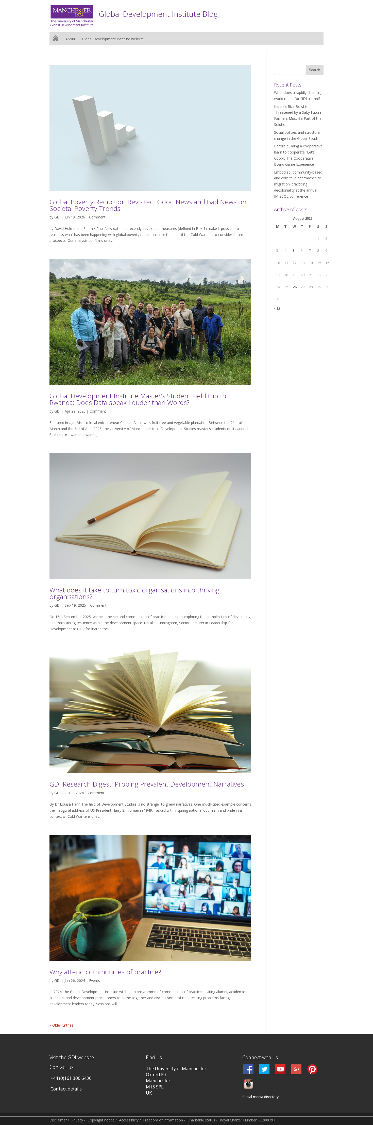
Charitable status (201, 1120)
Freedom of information (163, 1120)
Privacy (77, 1120)
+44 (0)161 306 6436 (71, 1078)
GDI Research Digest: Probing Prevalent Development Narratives (146, 784)
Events (94, 980)
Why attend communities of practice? (105, 971)
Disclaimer (58, 1120)
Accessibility (129, 1120)
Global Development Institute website (113, 39)
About (70, 39)
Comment (97, 217)
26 (295, 286)
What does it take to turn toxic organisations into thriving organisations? (134, 593)
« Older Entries (61, 1025)
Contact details (66, 1089)
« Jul (277, 308)
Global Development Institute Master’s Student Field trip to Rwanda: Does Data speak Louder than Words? (137, 399)
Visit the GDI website (71, 1057)
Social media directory (260, 1096)
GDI (57, 217)
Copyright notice (101, 1120)
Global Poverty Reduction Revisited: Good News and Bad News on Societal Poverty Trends (147, 205)
